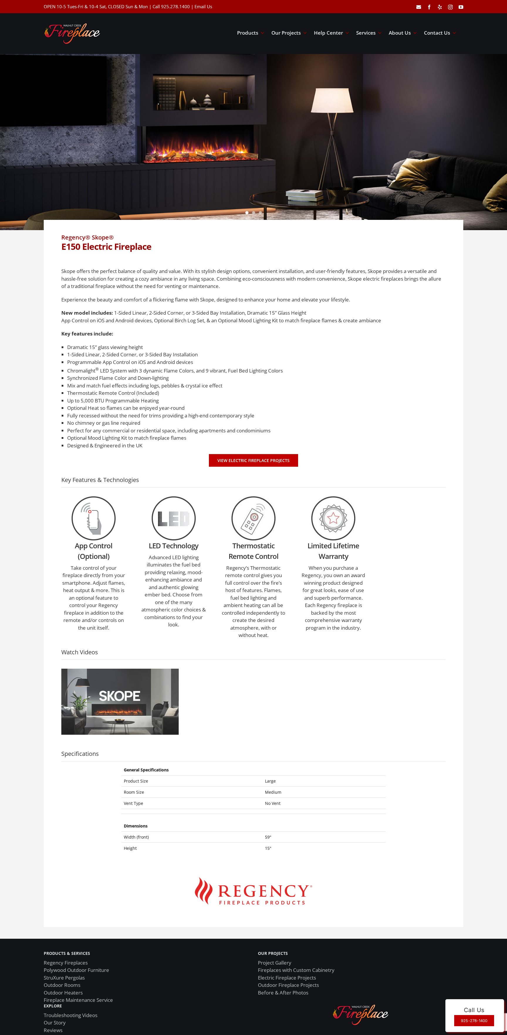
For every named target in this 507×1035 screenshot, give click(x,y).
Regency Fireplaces (66, 962)
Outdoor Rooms (62, 985)
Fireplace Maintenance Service (78, 1000)
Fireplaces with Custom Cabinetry (296, 970)
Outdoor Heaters (63, 992)
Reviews (53, 1030)
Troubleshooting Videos (70, 1015)
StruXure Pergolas (64, 977)
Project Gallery (274, 962)
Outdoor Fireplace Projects (288, 985)
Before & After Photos (283, 992)
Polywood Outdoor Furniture (76, 970)
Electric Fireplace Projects (287, 977)
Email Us (203, 6)
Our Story (55, 1022)
